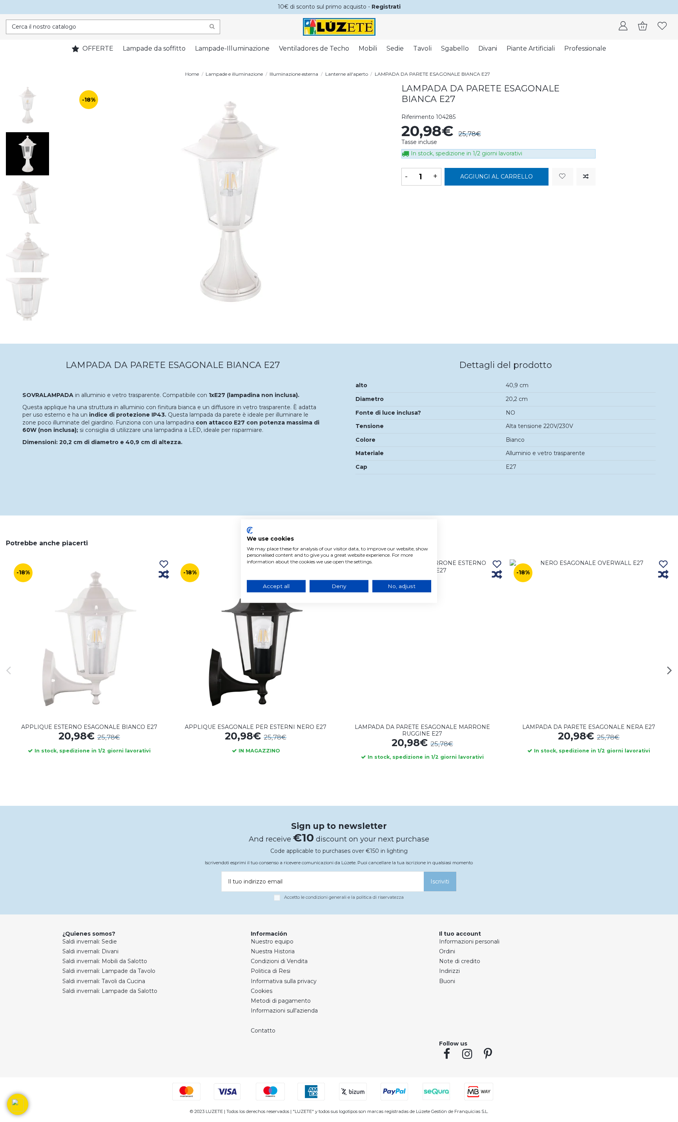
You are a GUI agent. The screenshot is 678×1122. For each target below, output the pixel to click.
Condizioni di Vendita (279, 961)
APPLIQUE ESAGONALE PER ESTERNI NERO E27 (255, 726)
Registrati (386, 6)
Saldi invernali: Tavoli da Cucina (103, 981)
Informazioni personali (469, 941)
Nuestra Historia (273, 951)
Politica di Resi (270, 970)
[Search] (212, 27)
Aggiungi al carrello (496, 176)
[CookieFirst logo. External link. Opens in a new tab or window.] (250, 530)
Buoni (447, 981)
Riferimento (417, 116)
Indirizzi (449, 970)
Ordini (447, 951)
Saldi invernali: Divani (90, 951)
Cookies (261, 990)
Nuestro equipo (272, 941)
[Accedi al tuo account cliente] (623, 26)
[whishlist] (662, 26)
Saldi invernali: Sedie (89, 941)
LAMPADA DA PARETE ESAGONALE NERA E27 (588, 726)
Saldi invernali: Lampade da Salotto (109, 990)
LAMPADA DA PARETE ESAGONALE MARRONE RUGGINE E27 (422, 730)
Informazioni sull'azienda (284, 1010)
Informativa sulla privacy (284, 981)
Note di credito (459, 961)
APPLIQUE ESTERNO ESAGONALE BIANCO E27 (89, 726)
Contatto (263, 1030)
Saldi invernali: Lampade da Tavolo (108, 970)
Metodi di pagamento (281, 1000)
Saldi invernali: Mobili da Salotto (104, 961)
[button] (17, 1104)
